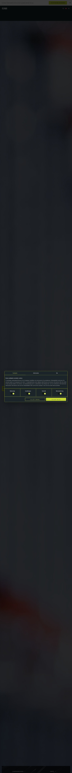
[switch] (28, 394)
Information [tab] (36, 373)
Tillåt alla (56, 399)
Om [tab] (57, 373)
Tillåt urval (35, 399)
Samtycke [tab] (15, 373)
